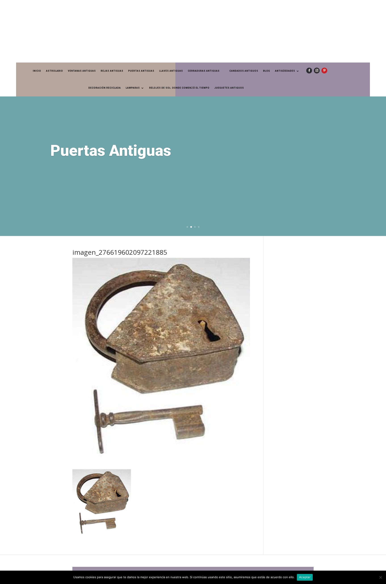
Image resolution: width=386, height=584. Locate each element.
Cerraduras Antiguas (204, 71)
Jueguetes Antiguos (229, 88)
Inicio (37, 71)
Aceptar (304, 577)
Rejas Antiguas (112, 71)
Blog (266, 71)
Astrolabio (54, 71)
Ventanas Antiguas (82, 71)
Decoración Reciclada (104, 88)
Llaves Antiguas (171, 71)
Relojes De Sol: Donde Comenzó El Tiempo (179, 88)
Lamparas (133, 88)
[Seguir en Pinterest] (324, 70)
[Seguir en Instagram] (317, 70)
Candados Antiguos (243, 71)
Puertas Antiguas (141, 71)
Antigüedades (285, 71)
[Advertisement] (134, 31)
